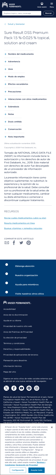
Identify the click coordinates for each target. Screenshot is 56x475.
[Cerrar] (52, 427)
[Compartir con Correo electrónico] (6, 242)
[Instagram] (36, 388)
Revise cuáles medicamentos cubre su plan (25, 218)
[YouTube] (21, 388)
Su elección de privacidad (15, 338)
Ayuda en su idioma (12, 320)
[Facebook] (13, 388)
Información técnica (12, 366)
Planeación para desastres (15, 360)
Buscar (48, 13)
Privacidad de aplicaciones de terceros (20, 355)
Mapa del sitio (9, 372)
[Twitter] (6, 388)
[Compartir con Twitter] (21, 242)
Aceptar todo (36, 470)
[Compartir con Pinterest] (28, 242)
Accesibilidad (9, 309)
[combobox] (21, 13)
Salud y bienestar (16, 24)
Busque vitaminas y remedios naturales (23, 228)
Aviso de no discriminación (15, 315)
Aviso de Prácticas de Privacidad (18, 332)
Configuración (18, 470)
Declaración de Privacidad (27, 465)
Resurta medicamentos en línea (19, 223)
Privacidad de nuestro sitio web (17, 326)
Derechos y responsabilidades (16, 349)
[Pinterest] (28, 388)
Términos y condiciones (14, 343)
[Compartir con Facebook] (14, 242)
